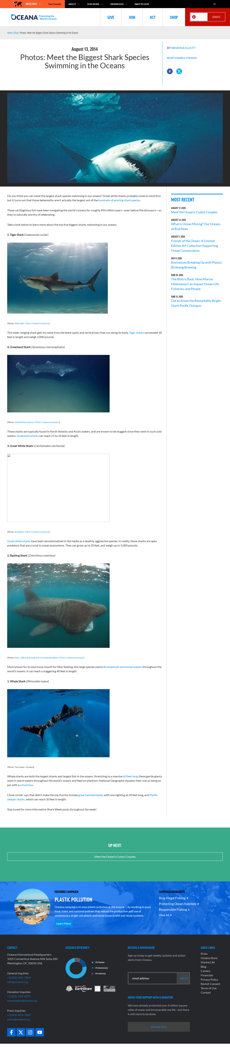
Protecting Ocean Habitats (177, 904)
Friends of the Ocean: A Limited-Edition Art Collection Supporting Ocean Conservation (194, 245)
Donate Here (159, 1026)
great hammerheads (90, 795)
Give (110, 17)
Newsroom (116, 4)
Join (132, 17)
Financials (207, 975)
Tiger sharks (136, 332)
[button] (170, 71)
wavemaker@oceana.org (22, 1000)
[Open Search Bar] (214, 4)
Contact (206, 992)
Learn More (63, 923)
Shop (174, 17)
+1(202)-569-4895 (19, 996)
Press (204, 953)
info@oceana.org (17, 981)
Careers (205, 971)
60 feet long (130, 776)
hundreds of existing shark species (119, 200)
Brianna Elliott (184, 47)
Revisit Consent (210, 983)
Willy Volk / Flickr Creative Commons (32, 323)
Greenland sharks (27, 435)
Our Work (93, 4)
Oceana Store (209, 958)
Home (9, 32)
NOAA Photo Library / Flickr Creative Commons (37, 422)
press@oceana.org (18, 1019)
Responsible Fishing (182, 57)
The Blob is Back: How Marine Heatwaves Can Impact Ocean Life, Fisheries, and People (195, 284)
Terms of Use (209, 988)
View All (164, 915)
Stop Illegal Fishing (172, 898)
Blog (16, 32)
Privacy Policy (209, 979)
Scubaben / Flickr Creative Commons (32, 531)
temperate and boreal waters (124, 666)
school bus (26, 785)
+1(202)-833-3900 (19, 977)
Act (152, 17)
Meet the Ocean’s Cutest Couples (194, 212)
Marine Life (208, 962)
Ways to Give (142, 4)
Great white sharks (19, 541)
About (72, 4)
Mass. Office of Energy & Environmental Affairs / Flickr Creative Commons (49, 657)
